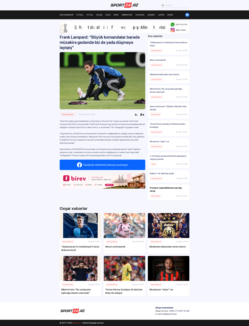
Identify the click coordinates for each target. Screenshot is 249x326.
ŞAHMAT (151, 15)
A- (136, 114)
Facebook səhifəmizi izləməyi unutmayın (105, 164)
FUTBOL (80, 15)
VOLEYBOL (140, 15)
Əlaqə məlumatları (164, 308)
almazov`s (77, 323)
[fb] (187, 15)
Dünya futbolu (68, 114)
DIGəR (170, 15)
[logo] (124, 5)
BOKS (116, 15)
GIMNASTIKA (127, 15)
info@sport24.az (169, 314)
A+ (142, 114)
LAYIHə (161, 15)
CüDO (108, 15)
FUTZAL (90, 15)
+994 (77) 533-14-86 (179, 311)
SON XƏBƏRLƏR (66, 15)
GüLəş (99, 15)
